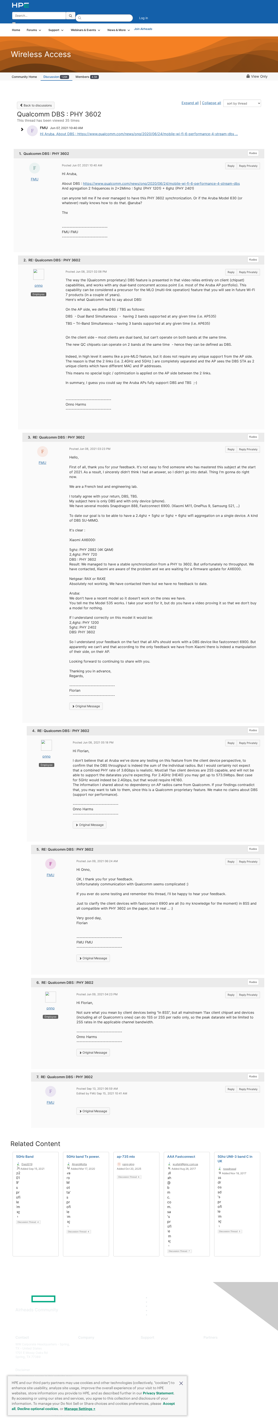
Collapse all (211, 103)
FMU (34, 179)
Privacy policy (88, 1370)
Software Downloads (155, 1363)
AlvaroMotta (79, 1164)
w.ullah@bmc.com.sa (185, 1164)
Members (86, 77)
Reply (231, 165)
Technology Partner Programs (225, 1363)
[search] (70, 15)
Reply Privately (248, 165)
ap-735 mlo (126, 1156)
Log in (143, 18)
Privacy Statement (158, 1393)
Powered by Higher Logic (201, 1414)
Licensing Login (152, 1370)
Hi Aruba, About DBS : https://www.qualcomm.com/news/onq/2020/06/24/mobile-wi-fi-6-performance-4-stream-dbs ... (139, 134)
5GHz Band (24, 1156)
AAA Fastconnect (181, 1156)
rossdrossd (229, 1168)
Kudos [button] (253, 153)
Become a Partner (216, 1350)
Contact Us (86, 1357)
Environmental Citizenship (96, 1363)
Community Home (24, 77)
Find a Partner (213, 1344)
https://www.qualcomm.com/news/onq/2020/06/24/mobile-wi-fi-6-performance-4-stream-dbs (161, 183)
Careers (83, 1350)
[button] (181, 1382)
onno (39, 285)
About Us (84, 1344)
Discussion (55, 77)
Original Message (87, 706)
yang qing (128, 1164)
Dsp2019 (27, 1164)
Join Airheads (143, 29)
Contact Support (152, 1350)
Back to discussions (37, 105)
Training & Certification (157, 1357)
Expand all (190, 103)
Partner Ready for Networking (225, 1357)
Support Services (153, 1344)
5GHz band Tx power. (83, 1156)
